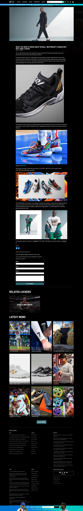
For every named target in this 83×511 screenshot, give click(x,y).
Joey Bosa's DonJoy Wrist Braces (15, 451)
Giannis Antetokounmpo (20, 4)
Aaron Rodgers (34, 439)
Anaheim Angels (34, 473)
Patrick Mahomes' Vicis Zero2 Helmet (16, 449)
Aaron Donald (33, 435)
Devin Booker (44, 4)
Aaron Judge (33, 437)
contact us (52, 509)
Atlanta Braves (34, 485)
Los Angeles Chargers (35, 483)
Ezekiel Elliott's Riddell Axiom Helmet (16, 453)
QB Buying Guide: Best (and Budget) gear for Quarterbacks (17, 498)
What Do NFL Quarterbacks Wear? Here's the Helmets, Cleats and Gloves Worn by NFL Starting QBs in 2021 (19, 483)
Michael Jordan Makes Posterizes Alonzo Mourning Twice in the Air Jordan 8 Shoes (62, 466)
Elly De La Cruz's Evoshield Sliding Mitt (16, 447)
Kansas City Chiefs (34, 481)
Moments (37, 2)
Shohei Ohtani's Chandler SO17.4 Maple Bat (17, 439)
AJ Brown (33, 449)
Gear (18, 2)
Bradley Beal (51, 4)
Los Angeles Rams (34, 475)
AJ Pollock (33, 451)
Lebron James (37, 4)
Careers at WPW (56, 477)
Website (17, 271)
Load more (41, 422)
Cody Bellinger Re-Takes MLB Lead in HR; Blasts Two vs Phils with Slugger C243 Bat (63, 452)
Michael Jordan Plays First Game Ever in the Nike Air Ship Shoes (63, 435)
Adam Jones (33, 441)
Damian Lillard (29, 4)
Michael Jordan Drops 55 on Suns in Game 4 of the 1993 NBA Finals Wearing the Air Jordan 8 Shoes (62, 462)
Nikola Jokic (11, 4)
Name (17, 261)
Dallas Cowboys (34, 479)
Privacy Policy (55, 481)
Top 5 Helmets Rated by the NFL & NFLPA (17, 471)
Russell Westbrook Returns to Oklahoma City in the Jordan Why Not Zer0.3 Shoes (62, 445)
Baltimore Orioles (34, 487)
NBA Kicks (23, 165)
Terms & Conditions (57, 483)
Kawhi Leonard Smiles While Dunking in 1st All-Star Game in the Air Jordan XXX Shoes (62, 439)
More (43, 2)
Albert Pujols (33, 453)
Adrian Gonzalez (34, 447)
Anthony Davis (64, 4)
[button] (73, 2)
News (30, 2)
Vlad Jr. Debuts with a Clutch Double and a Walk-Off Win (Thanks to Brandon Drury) (62, 449)
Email (17, 266)
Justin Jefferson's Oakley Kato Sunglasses (17, 435)
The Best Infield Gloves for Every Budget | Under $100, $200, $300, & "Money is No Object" (19, 495)
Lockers (24, 2)
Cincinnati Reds (34, 477)
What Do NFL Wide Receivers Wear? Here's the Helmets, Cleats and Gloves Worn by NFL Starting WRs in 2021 (19, 502)
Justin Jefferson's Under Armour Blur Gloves (17, 443)
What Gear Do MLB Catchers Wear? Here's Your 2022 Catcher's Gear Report (19, 487)
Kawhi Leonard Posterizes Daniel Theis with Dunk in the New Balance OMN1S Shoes (62, 456)
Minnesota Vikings (34, 471)
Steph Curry (57, 4)
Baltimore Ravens (34, 490)
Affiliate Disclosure (56, 479)
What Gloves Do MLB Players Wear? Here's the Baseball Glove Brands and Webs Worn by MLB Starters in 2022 (18, 475)
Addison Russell (34, 443)
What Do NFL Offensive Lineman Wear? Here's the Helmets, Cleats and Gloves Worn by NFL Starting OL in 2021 (19, 479)
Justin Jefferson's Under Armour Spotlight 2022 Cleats (19, 437)
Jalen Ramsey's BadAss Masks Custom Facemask (18, 441)
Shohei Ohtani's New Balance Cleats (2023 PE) (17, 445)
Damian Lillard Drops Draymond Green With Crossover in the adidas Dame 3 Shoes (63, 442)
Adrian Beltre (33, 445)
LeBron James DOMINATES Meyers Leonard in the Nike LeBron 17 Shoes (62, 459)
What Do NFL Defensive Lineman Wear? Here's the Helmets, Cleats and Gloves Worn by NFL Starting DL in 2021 (19, 490)
